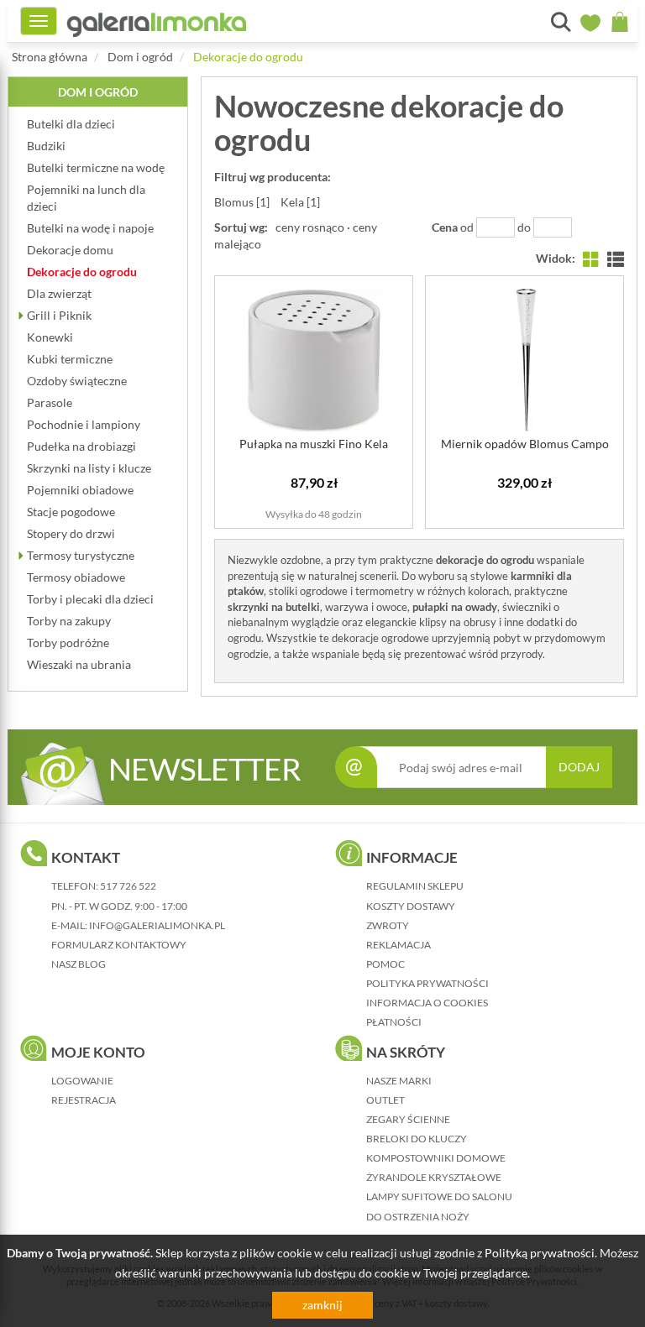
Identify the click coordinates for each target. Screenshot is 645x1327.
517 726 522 (128, 886)
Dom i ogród (140, 57)
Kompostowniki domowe (436, 1158)
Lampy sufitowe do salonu (439, 1196)
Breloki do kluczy (416, 1138)
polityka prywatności (427, 983)
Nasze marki (399, 1080)
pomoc (385, 964)
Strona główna (49, 57)
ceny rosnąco (309, 227)
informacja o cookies (427, 1002)
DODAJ (579, 767)
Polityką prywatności (540, 1253)
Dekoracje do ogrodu (248, 57)
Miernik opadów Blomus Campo (525, 443)
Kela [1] (300, 202)
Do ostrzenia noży (417, 1216)
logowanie (82, 1080)
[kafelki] (591, 258)
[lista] (615, 258)
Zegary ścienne (408, 1119)
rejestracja (83, 1100)
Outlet (385, 1100)
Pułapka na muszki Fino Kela (313, 443)
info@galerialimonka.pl (157, 925)
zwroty (387, 925)
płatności (394, 1022)
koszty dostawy (410, 906)
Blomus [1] (242, 202)
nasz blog (78, 964)
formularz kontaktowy (118, 944)
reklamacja (398, 944)
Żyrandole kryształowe (433, 1177)
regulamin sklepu (415, 886)
